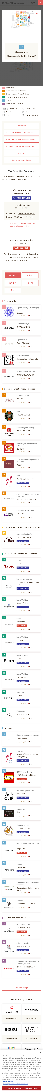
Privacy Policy (8, 1081)
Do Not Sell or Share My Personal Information (21, 1088)
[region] (21, 1071)
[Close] (40, 1052)
